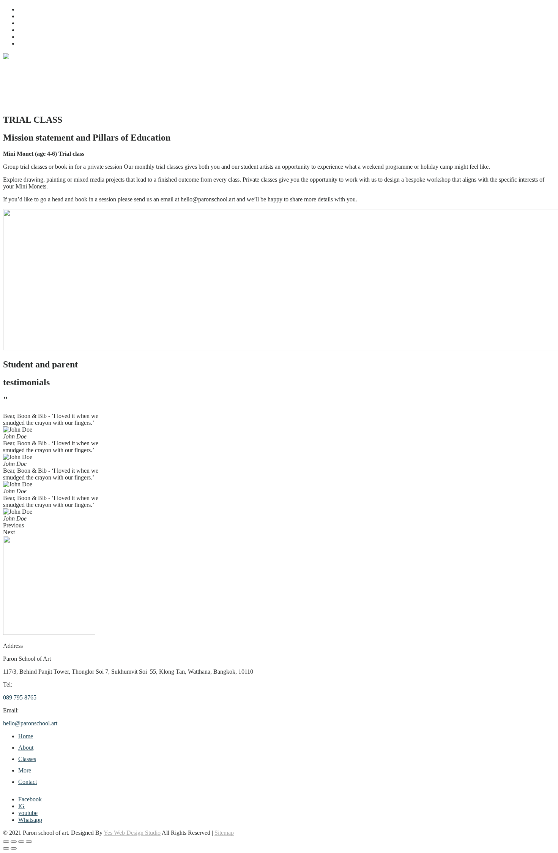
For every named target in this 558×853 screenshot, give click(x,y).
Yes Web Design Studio (132, 832)
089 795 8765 (19, 697)
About (25, 16)
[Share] (21, 841)
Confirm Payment (39, 43)
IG (21, 806)
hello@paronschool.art (30, 723)
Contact (27, 36)
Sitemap (224, 832)
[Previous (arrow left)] (6, 848)
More (24, 30)
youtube (28, 813)
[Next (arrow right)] (14, 848)
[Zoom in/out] (6, 841)
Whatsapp (30, 820)
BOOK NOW (35, 103)
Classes (27, 23)
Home (25, 9)
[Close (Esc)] (29, 841)
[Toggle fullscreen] (14, 841)
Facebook (30, 799)
